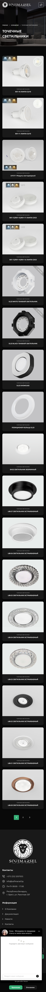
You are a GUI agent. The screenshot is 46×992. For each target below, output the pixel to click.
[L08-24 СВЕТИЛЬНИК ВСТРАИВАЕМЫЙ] (23, 617)
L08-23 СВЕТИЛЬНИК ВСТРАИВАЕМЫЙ (23, 679)
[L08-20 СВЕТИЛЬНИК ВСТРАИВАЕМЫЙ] (23, 784)
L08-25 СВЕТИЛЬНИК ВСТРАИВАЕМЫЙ (23, 595)
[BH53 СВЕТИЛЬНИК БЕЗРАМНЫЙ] (23, 449)
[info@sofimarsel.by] (3, 881)
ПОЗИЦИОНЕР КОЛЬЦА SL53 (23, 427)
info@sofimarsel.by (15, 881)
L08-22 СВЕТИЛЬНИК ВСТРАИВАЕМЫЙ (23, 721)
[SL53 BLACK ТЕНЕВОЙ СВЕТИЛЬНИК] (23, 323)
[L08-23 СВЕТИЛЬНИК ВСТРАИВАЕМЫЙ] (23, 658)
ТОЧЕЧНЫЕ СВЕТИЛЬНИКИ (23, 89)
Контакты (9, 924)
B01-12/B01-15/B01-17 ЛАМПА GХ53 (23, 217)
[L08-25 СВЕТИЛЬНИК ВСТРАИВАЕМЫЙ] (23, 575)
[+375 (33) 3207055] (3, 876)
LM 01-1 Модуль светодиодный (23, 175)
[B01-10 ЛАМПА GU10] (23, 71)
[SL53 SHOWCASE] (23, 365)
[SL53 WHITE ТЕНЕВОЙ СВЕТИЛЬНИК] (23, 281)
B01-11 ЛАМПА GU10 (23, 133)
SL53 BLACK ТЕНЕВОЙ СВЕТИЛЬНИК (23, 343)
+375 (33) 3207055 (15, 876)
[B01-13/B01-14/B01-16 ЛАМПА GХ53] (23, 239)
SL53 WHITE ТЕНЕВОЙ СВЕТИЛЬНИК (23, 301)
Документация (12, 914)
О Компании (10, 909)
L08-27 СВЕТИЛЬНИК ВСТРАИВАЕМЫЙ (23, 511)
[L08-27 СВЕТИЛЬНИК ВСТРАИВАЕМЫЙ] (23, 491)
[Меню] (41, 4)
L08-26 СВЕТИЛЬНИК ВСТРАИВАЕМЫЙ (23, 553)
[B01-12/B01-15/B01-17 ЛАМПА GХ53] (23, 197)
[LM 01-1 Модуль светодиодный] (23, 155)
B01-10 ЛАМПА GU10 (23, 91)
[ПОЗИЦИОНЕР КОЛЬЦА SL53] (23, 407)
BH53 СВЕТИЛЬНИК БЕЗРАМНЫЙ (23, 469)
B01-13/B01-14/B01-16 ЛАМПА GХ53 (23, 259)
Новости (9, 919)
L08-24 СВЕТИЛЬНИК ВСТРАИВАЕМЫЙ (23, 637)
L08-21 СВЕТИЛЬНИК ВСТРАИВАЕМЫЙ (23, 763)
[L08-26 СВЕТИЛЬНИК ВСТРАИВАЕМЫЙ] (23, 533)
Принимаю (16, 987)
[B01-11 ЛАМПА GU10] (23, 113)
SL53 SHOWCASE (23, 385)
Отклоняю (30, 987)
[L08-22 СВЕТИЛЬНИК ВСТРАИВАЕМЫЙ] (23, 700)
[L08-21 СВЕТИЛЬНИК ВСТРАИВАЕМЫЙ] (23, 742)
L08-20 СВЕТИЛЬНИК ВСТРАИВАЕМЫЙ (23, 805)
